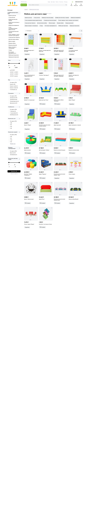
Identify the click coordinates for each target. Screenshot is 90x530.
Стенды (10, 50)
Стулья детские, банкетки (14, 37)
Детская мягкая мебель (14, 39)
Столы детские (12, 17)
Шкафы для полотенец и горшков (14, 23)
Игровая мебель (12, 43)
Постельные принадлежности (12, 53)
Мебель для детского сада (13, 13)
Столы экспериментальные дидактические (13, 28)
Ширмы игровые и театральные (12, 48)
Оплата (57, 1)
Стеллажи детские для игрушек (13, 32)
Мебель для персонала (14, 55)
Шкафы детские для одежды (13, 20)
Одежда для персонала (14, 57)
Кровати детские (12, 15)
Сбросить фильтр (14, 173)
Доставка (53, 1)
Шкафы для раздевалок (14, 25)
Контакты (61, 1)
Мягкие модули (12, 41)
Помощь (65, 1)
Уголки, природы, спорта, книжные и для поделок (14, 35)
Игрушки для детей (13, 45)
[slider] (8, 63)
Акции (49, 1)
